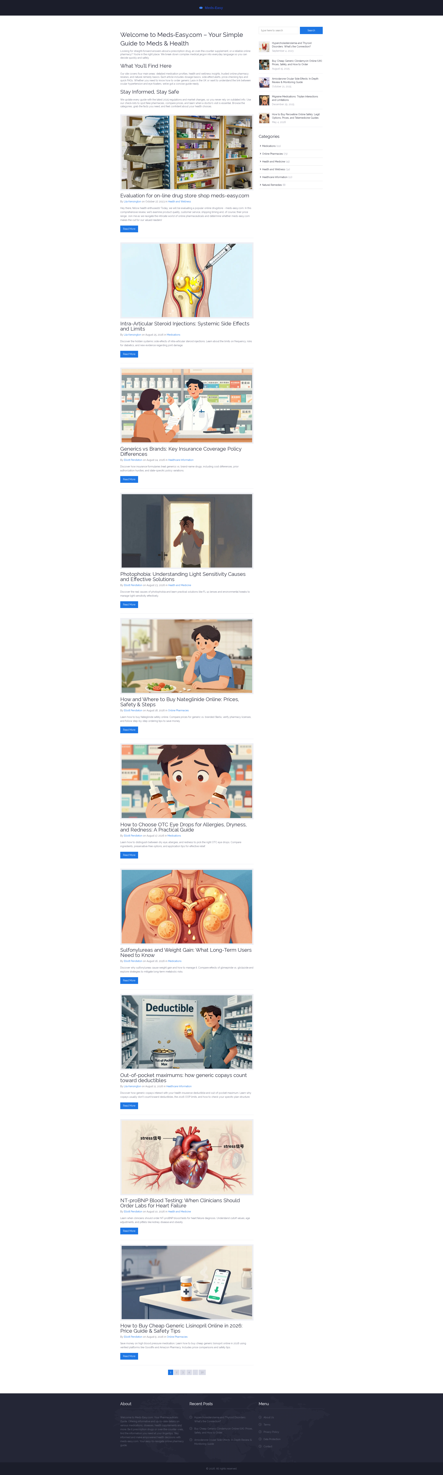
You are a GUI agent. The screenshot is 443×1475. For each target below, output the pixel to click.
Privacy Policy (271, 1432)
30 (202, 1372)
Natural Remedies (274, 185)
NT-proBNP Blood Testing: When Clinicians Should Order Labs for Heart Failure (180, 1203)
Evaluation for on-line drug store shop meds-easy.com (184, 196)
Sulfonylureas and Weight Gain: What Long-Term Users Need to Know (186, 952)
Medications (173, 334)
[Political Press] (221, 8)
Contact (268, 1446)
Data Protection (272, 1439)
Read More (129, 228)
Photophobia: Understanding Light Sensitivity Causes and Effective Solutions (183, 576)
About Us (269, 1417)
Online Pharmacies (178, 710)
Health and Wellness (179, 201)
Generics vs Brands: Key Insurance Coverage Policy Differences (180, 451)
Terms (267, 1424)
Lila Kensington (132, 201)
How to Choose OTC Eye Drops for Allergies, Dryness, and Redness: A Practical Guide (183, 827)
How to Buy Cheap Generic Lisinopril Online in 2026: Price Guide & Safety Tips (181, 1328)
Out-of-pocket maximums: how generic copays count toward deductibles (183, 1077)
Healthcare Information (180, 460)
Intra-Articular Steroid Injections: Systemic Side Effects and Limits (184, 326)
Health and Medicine (179, 585)
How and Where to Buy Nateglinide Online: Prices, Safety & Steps (179, 701)
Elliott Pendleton (133, 460)
